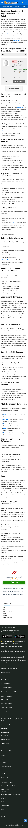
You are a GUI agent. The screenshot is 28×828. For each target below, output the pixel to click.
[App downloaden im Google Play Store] (19, 636)
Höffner (5, 419)
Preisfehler (18, 6)
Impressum (4, 758)
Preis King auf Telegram (7, 782)
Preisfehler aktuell (5, 724)
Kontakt (3, 755)
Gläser (5, 613)
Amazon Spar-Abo (5, 679)
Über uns (3, 773)
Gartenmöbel (5, 260)
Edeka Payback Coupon (6, 707)
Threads (3, 816)
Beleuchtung (7, 608)
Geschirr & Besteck (9, 611)
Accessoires (10, 34)
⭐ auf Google (15, 643)
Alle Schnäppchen (5, 672)
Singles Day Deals (5, 739)
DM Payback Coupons (6, 699)
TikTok (2, 809)
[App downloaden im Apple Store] (7, 636)
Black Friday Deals (5, 735)
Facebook (3, 802)
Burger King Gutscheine (6, 711)
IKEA (4, 428)
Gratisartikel (18, 651)
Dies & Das (6, 609)
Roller (5, 433)
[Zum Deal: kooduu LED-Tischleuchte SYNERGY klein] (6, 60)
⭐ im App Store (6, 641)
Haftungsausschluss (6, 766)
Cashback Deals (5, 732)
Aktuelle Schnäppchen (7, 6)
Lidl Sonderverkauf (5, 676)
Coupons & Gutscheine (6, 696)
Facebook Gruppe (5, 805)
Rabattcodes (20, 107)
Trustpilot (5, 643)
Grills (5, 615)
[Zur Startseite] (11, 2)
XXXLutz (5, 415)
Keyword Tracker (5, 789)
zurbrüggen (14, 71)
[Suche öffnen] (19, 2)
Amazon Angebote (5, 683)
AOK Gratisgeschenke (6, 687)
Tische (12, 222)
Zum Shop (14, 582)
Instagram (3, 798)
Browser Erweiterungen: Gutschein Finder (11, 794)
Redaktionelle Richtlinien (7, 770)
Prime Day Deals (5, 743)
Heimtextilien (5, 131)
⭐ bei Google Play (19, 641)
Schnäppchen (17, 40)
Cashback (15, 653)
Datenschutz (4, 762)
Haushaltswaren (8, 617)
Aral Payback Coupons (6, 703)
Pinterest (3, 813)
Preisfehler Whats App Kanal (8, 785)
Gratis (24, 6)
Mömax (5, 424)
